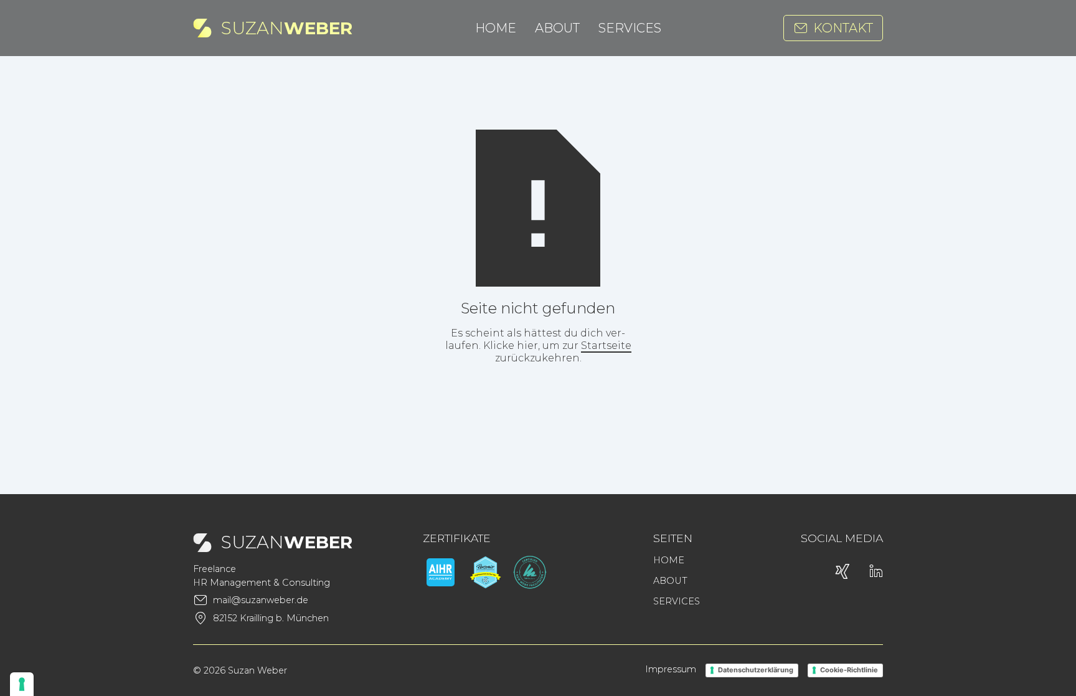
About (557, 28)
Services (629, 28)
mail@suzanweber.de (260, 600)
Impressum (670, 669)
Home (495, 28)
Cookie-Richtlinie (849, 669)
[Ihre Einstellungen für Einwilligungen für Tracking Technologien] (22, 684)
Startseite (606, 345)
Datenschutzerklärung (755, 669)
